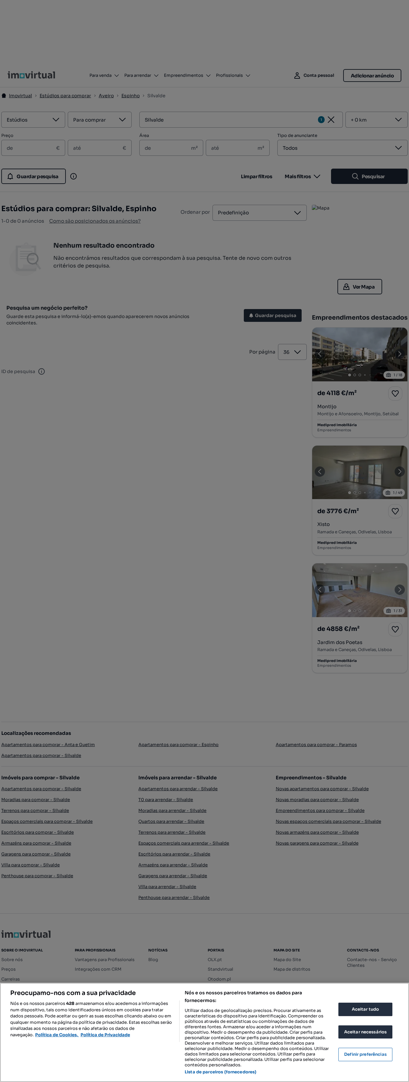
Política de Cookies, (57, 1035)
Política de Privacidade (105, 1035)
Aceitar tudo (365, 1009)
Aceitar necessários (365, 1032)
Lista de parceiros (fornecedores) (220, 1072)
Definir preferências (365, 1054)
